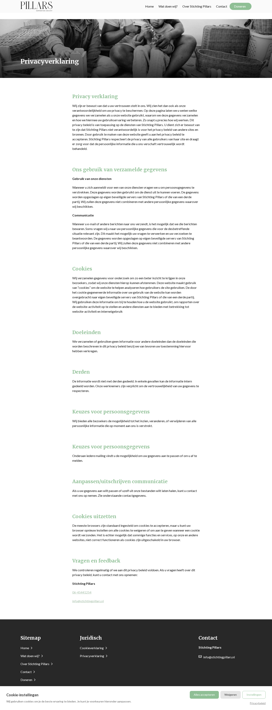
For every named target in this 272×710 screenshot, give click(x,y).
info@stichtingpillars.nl (88, 601)
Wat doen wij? (168, 6)
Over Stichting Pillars (196, 6)
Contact (221, 6)
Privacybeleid (258, 703)
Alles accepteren (204, 694)
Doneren (240, 6)
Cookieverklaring (92, 648)
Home (149, 6)
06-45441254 (81, 592)
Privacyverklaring (92, 656)
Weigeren (230, 694)
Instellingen (254, 694)
